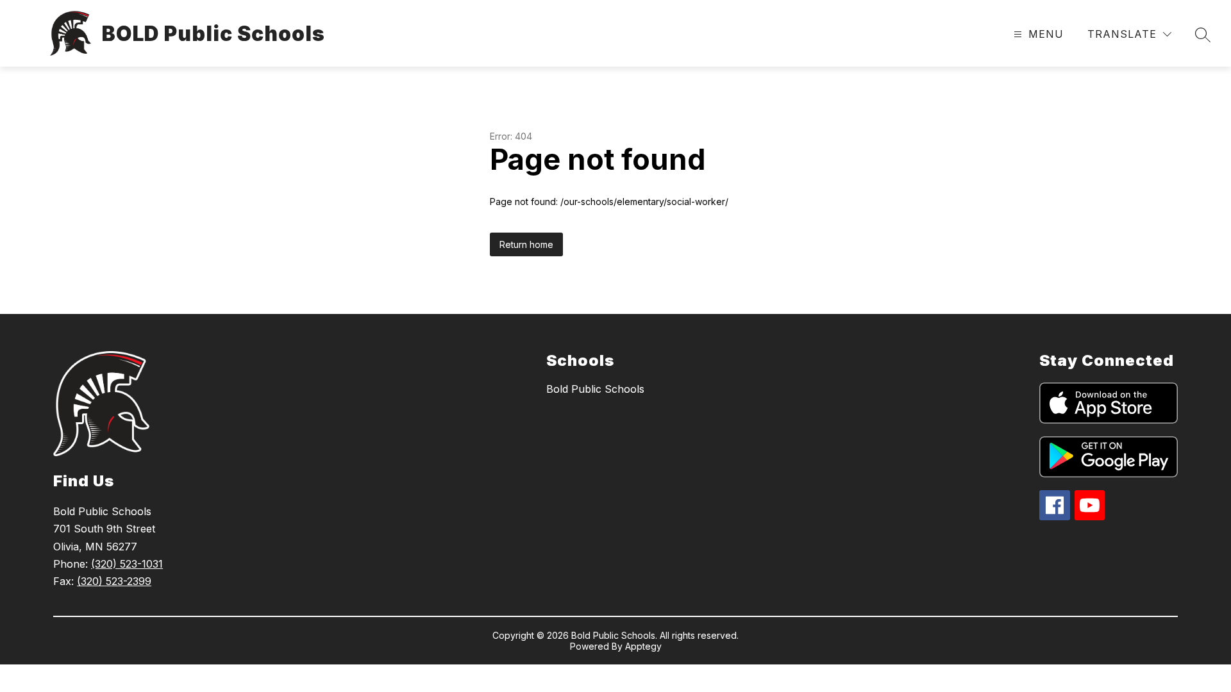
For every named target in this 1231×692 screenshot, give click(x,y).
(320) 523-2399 (114, 581)
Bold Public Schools (595, 389)
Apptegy (643, 646)
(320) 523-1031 (127, 563)
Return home (526, 244)
